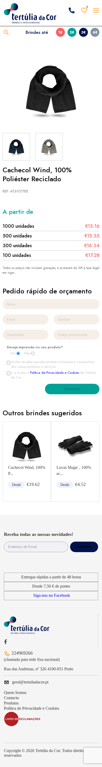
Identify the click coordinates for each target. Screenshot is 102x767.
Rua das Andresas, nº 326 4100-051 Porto (38, 669)
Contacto (11, 698)
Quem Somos (15, 692)
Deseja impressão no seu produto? (35, 347)
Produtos (11, 703)
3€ (83, 32)
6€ (95, 32)
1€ (60, 32)
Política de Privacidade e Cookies (54, 372)
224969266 (22, 653)
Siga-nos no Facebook (51, 595)
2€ (72, 32)
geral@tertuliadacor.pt (30, 682)
